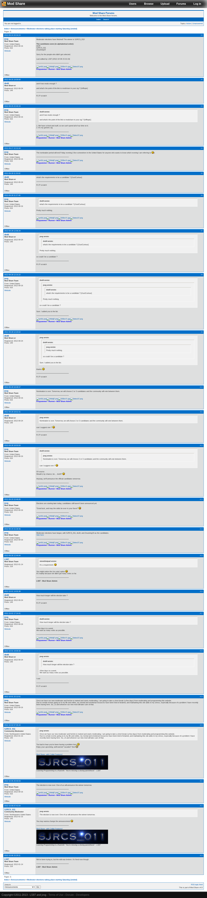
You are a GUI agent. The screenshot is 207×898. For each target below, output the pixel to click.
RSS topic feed (197, 885)
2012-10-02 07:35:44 (12, 725)
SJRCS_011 (9, 729)
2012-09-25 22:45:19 (12, 106)
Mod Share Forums (103, 13)
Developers (82, 894)
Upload (165, 3)
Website (7, 51)
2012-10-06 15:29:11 (12, 855)
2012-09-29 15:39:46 (12, 529)
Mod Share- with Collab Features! (49, 754)
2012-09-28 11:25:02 (12, 173)
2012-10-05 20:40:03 (12, 781)
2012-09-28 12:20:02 (12, 332)
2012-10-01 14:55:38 (12, 591)
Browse (148, 3)
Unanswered (198, 23)
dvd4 (6, 83)
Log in (197, 3)
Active (188, 23)
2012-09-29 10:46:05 (12, 499)
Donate (69, 894)
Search (106, 19)
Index (98, 19)
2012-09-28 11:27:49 (12, 195)
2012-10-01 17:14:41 (12, 613)
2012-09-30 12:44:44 (12, 555)
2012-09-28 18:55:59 (12, 445)
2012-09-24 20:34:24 (12, 35)
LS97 (6, 559)
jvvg (6, 39)
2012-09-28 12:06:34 (12, 231)
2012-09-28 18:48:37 (12, 387)
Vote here (40, 535)
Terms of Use (55, 894)
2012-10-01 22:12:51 (12, 697)
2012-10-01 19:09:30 (12, 651)
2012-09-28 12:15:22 (12, 275)
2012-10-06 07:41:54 (12, 806)
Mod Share (15, 4)
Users (132, 3)
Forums (181, 3)
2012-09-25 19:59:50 (12, 79)
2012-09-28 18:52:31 (12, 412)
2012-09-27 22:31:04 (12, 148)
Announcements (18, 29)
